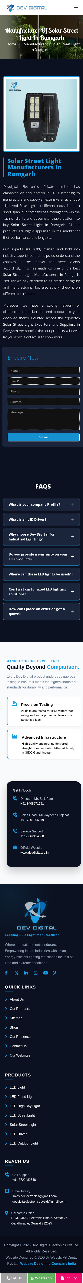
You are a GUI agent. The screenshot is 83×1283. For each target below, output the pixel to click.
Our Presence (20, 1037)
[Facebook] (8, 973)
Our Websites (20, 1055)
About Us (17, 999)
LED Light (17, 1087)
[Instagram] (37, 973)
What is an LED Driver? (27, 519)
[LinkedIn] (27, 973)
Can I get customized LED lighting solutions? (38, 591)
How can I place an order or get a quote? (37, 611)
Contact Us (18, 1046)
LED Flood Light (22, 1097)
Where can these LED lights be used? (40, 574)
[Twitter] (17, 973)
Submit (44, 437)
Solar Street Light (23, 1125)
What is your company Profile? (34, 504)
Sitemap (16, 1018)
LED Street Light (22, 1115)
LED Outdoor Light (24, 1143)
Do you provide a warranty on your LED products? (38, 556)
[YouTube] (46, 973)
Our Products (20, 1009)
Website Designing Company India (48, 1263)
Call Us (16, 1278)
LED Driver (18, 1134)
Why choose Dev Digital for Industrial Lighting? (32, 537)
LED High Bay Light (25, 1106)
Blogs (14, 1027)
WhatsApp (43, 1278)
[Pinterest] (56, 973)
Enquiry (70, 1278)
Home (11, 44)
